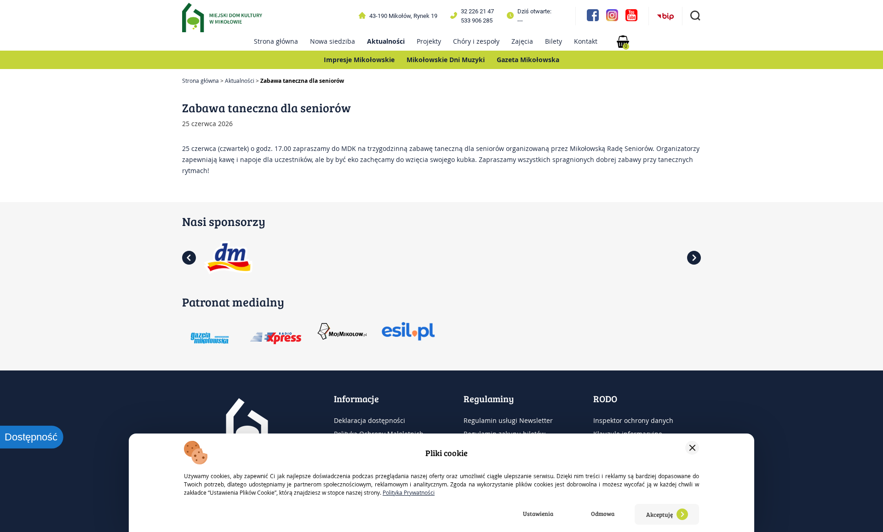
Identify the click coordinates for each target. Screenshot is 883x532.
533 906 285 (477, 20)
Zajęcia (522, 41)
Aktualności (386, 41)
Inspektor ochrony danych (633, 420)
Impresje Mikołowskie (359, 59)
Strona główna (276, 41)
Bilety (553, 41)
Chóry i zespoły (476, 41)
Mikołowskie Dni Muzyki (446, 59)
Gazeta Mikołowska (528, 59)
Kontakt (585, 41)
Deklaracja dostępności (369, 420)
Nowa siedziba (332, 41)
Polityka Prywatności (409, 492)
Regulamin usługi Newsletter (508, 420)
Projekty (429, 41)
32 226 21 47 (477, 11)
